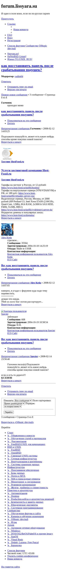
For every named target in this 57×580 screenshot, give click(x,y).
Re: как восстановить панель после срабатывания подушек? (24, 267)
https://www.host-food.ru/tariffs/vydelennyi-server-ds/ (27, 209)
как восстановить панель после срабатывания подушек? (27, 68)
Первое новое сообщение (14, 94)
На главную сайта (10, 566)
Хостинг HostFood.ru (12, 161)
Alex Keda (6, 237)
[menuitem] (20, 29)
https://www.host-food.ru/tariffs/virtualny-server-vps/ (18, 194)
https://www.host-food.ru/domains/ (18, 215)
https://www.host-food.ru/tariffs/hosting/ (20, 187)
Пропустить (7, 18)
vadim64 (19, 76)
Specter (4, 314)
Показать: (9, 400)
